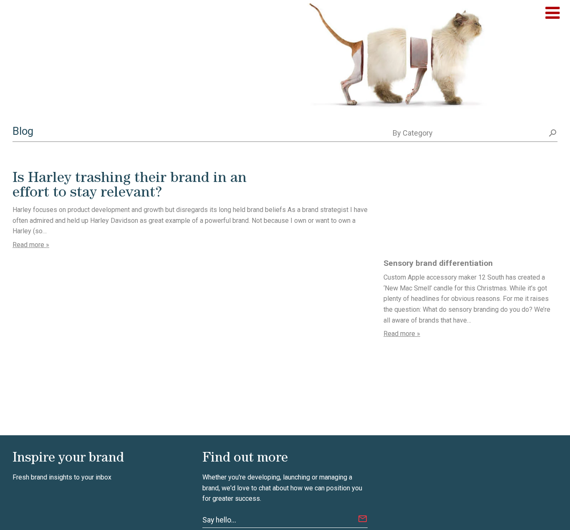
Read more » (31, 245)
